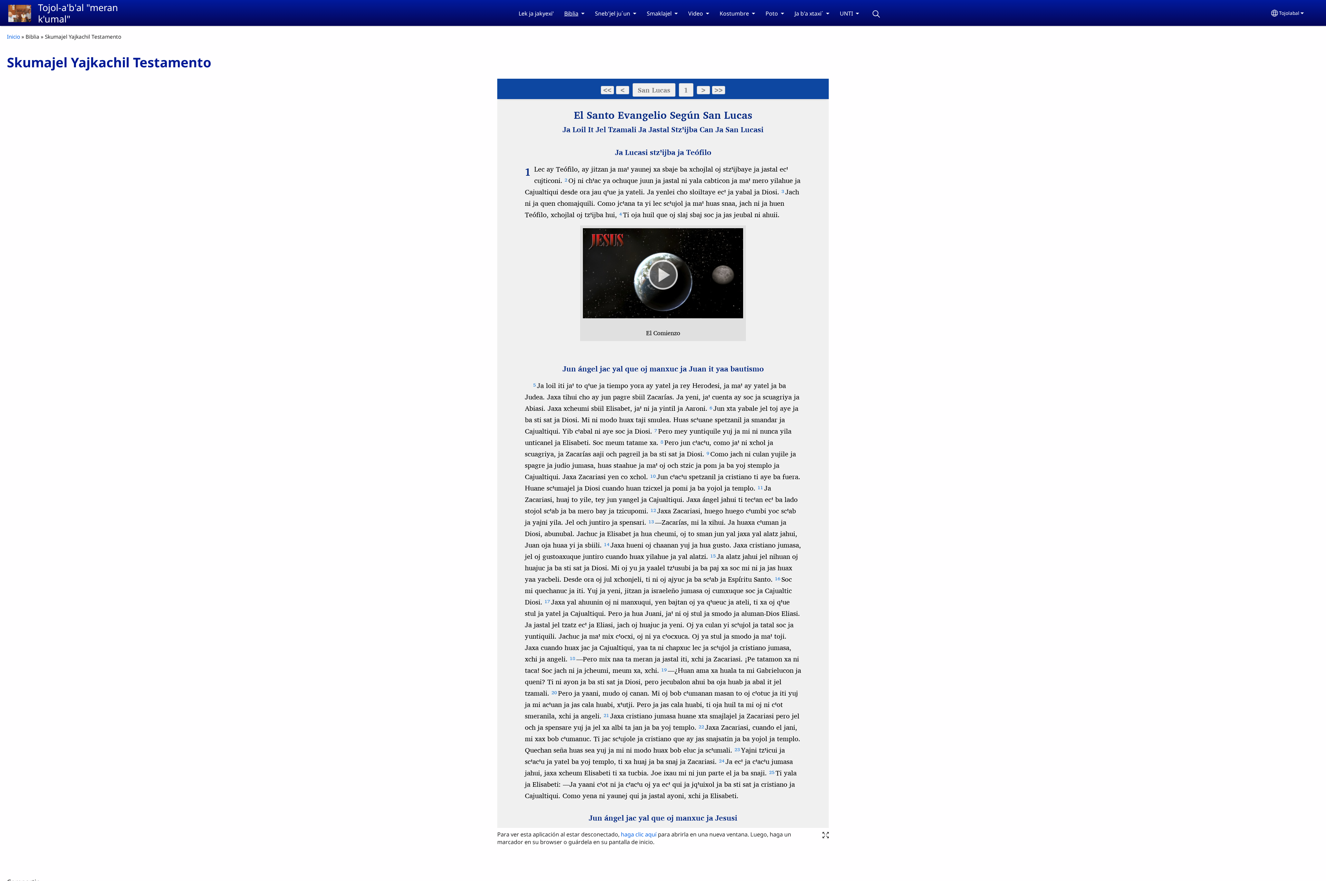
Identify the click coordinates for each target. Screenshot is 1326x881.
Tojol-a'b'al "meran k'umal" (78, 13)
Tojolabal (1289, 13)
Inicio (13, 36)
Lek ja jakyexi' (536, 13)
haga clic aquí (639, 834)
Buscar (876, 14)
